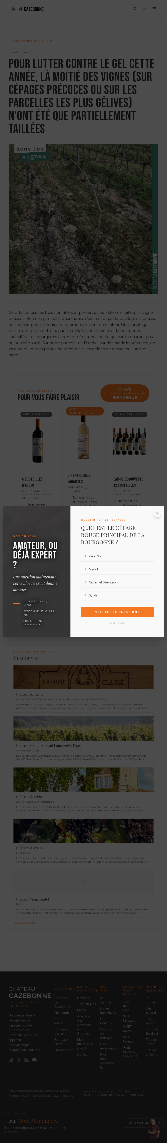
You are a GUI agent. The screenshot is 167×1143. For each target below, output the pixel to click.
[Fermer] (157, 513)
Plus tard (117, 623)
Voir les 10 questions (117, 612)
